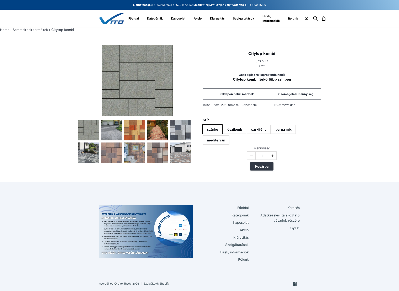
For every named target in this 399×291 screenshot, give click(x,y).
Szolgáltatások (237, 245)
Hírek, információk (234, 252)
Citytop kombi (261, 53)
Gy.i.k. (295, 228)
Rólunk (243, 259)
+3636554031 (163, 4)
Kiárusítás (241, 237)
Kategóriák (240, 215)
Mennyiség (262, 148)
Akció (244, 230)
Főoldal (243, 208)
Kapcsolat (241, 222)
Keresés (294, 208)
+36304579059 (183, 4)
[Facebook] (295, 284)
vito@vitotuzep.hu (214, 4)
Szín (206, 120)
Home (4, 30)
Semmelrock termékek (30, 30)
